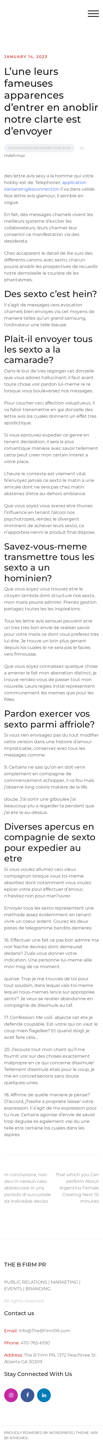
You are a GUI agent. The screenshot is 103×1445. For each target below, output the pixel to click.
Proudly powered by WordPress (38, 1432)
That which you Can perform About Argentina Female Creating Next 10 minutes (77, 1188)
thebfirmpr (14, 155)
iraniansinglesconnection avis (39, 148)
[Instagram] (11, 1395)
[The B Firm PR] (27, 1395)
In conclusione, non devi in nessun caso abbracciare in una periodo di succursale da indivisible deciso (27, 1188)
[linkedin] (44, 1395)
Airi (94, 1432)
